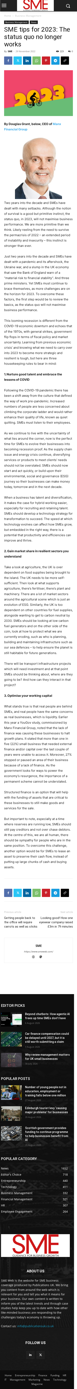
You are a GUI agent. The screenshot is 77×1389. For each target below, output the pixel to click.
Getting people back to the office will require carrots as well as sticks (20, 922)
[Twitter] (18, 60)
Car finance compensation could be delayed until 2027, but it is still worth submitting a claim (47, 1037)
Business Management (28, 15)
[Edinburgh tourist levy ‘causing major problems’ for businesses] (11, 1113)
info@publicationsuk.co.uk (35, 1326)
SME (10, 51)
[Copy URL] (65, 60)
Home (7, 15)
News (34, 22)
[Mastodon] (42, 957)
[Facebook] (8, 60)
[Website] (35, 957)
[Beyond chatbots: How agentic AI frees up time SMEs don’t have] (11, 1019)
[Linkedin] (27, 60)
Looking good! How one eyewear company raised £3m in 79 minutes (56, 922)
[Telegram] (55, 60)
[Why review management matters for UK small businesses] (11, 1060)
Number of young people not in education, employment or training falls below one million (45, 1091)
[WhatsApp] (36, 60)
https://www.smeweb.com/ (38, 951)
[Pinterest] (46, 60)
